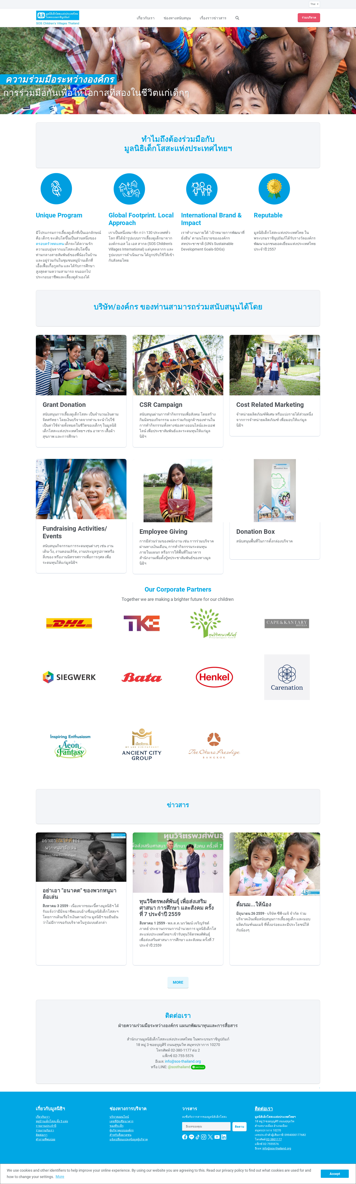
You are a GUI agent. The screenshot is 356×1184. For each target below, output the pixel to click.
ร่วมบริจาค (309, 17)
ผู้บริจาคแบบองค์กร (122, 1130)
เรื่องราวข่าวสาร (213, 18)
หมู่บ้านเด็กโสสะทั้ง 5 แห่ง (52, 1121)
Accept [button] (335, 1174)
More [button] (60, 1176)
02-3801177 (274, 1139)
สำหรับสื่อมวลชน (120, 1134)
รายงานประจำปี (46, 1125)
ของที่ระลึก (116, 1125)
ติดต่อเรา (41, 1134)
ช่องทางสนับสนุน (177, 18)
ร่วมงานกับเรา (45, 1130)
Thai (312, 4)
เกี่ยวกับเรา (146, 18)
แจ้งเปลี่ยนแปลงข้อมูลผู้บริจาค (129, 1139)
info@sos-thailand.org (183, 1061)
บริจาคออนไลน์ (119, 1116)
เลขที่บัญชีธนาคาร (122, 1121)
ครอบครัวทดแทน (50, 243)
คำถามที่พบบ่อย (45, 1139)
